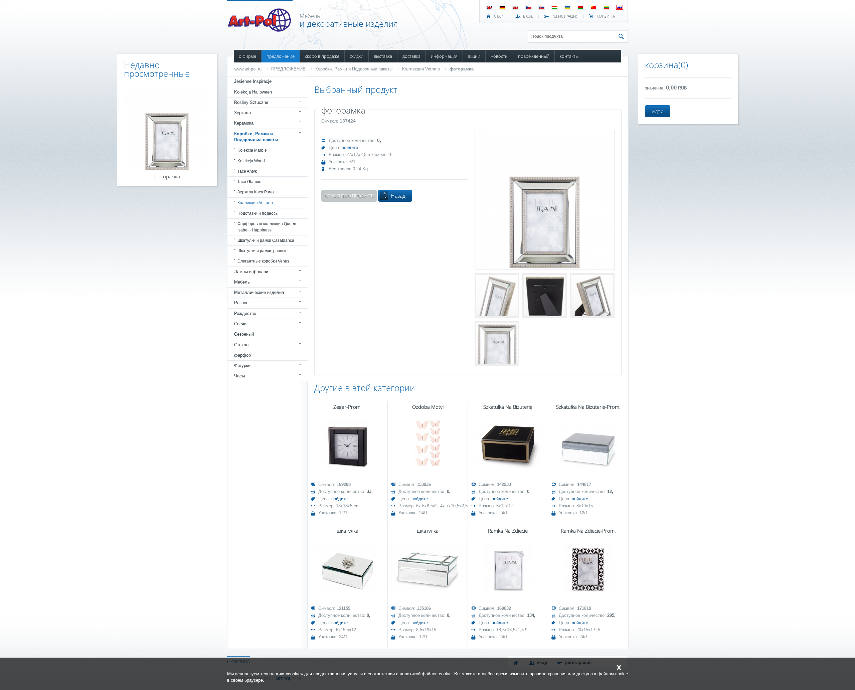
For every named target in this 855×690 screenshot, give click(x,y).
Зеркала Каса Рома (255, 192)
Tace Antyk (247, 171)
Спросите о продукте (349, 196)
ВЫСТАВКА (383, 56)
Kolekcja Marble (252, 150)
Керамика (243, 123)
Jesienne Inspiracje (253, 81)
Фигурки (242, 365)
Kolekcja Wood (251, 161)
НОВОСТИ (499, 56)
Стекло (241, 344)
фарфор (242, 355)
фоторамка (462, 68)
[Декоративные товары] (260, 29)
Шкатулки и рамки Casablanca (265, 240)
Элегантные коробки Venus (263, 261)
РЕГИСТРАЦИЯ (564, 16)
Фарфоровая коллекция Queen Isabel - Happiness (266, 226)
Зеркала (242, 112)
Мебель (242, 282)
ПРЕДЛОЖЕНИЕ (281, 56)
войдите (350, 147)
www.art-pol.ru (248, 68)
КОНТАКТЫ (569, 56)
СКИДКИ (356, 56)
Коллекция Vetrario (421, 68)
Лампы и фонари (251, 271)
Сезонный (244, 334)
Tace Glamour (250, 181)
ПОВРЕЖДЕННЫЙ (533, 56)
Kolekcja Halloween (253, 92)
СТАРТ (499, 16)
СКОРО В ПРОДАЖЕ (322, 56)
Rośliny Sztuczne (251, 102)
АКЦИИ (474, 56)
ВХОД (528, 16)
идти (658, 111)
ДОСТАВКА (411, 56)
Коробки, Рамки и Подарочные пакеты (353, 68)
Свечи (240, 323)
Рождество (245, 313)
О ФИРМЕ (247, 56)
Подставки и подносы (258, 213)
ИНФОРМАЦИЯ (444, 56)
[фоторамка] (545, 200)
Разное (241, 302)
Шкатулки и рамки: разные (262, 250)
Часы (239, 375)
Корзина (605, 16)
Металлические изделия (259, 292)
